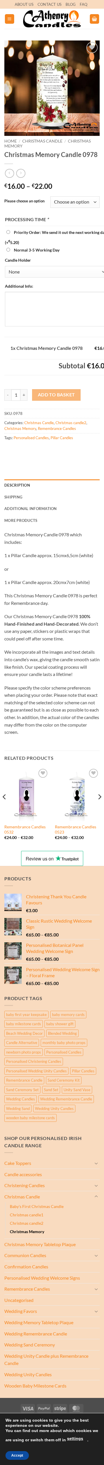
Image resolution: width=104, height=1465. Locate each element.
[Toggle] (96, 1163)
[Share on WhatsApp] (9, 450)
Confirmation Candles (26, 1266)
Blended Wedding (62, 1033)
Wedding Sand (18, 1108)
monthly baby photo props (64, 1042)
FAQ (83, 4)
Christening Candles (24, 1185)
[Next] (99, 808)
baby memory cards (68, 1014)
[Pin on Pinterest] (51, 450)
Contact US (50, 4)
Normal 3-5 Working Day (37, 249)
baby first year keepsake (26, 1014)
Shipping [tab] (13, 497)
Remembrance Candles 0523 (75, 829)
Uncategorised (19, 1300)
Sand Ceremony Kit (64, 1080)
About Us (24, 4)
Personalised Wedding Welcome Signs (42, 1278)
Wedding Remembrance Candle (66, 1099)
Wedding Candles (20, 1099)
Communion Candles (25, 1255)
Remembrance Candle (24, 1080)
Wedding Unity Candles (54, 1108)
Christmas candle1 (26, 1214)
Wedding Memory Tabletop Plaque (38, 1322)
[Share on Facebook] (20, 450)
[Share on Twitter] (30, 450)
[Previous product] (20, 173)
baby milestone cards (23, 1023)
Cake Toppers (17, 1163)
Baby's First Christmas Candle (37, 1206)
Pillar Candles (62, 437)
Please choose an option (24, 201)
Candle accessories (23, 1174)
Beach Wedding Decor (24, 1033)
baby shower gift (60, 1023)
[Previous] (4, 808)
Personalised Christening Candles (33, 1061)
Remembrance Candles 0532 (25, 829)
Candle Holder (18, 260)
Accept (17, 1455)
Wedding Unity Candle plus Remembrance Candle (46, 1359)
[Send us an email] (92, 7)
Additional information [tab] (30, 508)
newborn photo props (23, 1052)
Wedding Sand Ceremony (29, 1344)
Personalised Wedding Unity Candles (36, 1071)
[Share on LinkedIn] (61, 450)
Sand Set (51, 1089)
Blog (71, 4)
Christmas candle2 (70, 422)
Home (10, 141)
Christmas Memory (20, 428)
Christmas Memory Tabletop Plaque (40, 1244)
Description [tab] (17, 485)
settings (75, 1438)
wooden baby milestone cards (30, 1117)
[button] (9, 19)
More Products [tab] (20, 520)
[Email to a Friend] (41, 450)
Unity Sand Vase (77, 1089)
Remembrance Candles (57, 428)
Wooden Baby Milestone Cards (35, 1385)
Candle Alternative (21, 1042)
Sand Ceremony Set (22, 1089)
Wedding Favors (20, 1311)
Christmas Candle (42, 141)
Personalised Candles (31, 437)
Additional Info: (19, 286)
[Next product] (9, 173)
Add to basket (56, 394)
